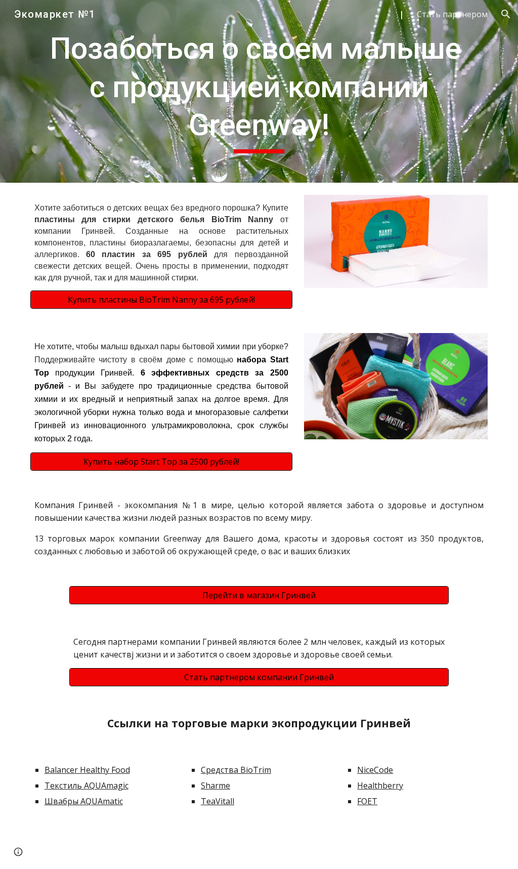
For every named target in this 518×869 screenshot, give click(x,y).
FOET (367, 801)
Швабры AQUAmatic (84, 801)
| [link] (401, 14)
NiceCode (375, 769)
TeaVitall (217, 801)
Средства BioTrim (236, 769)
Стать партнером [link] (452, 14)
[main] (259, 91)
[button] (506, 14)
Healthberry (380, 785)
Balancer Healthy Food (87, 769)
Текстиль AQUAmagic (86, 785)
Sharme (215, 785)
